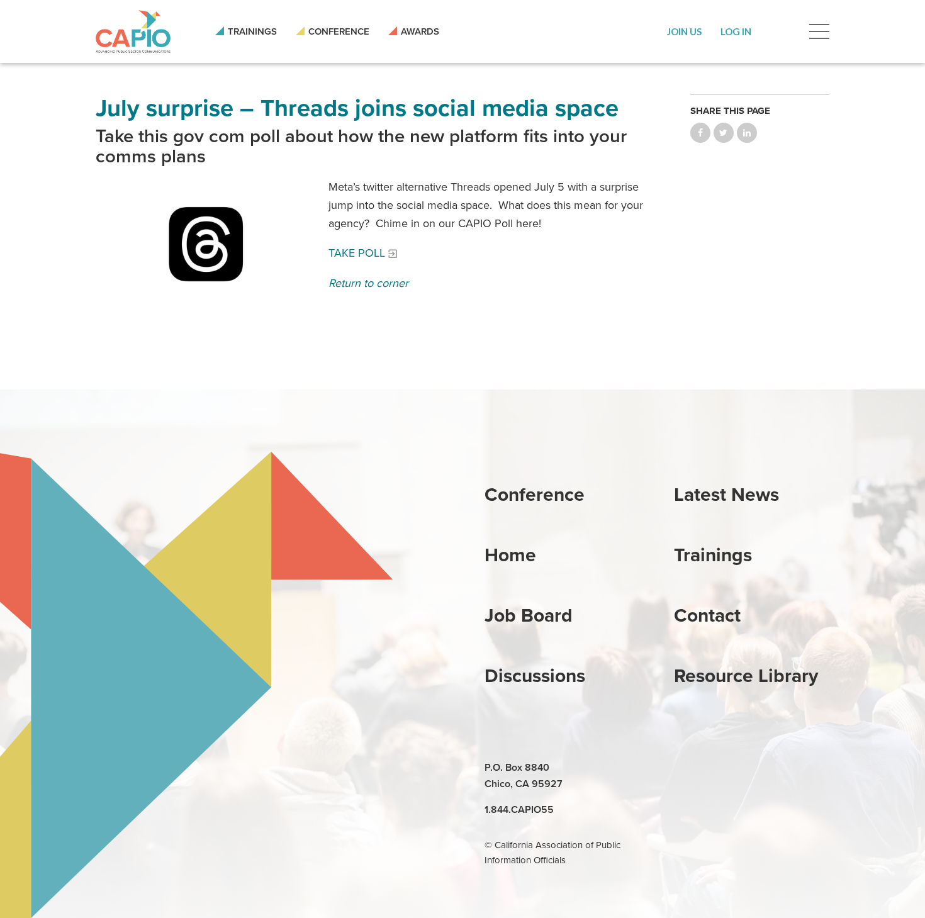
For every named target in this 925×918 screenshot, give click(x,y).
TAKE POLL (356, 253)
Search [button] (780, 31)
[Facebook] (714, 768)
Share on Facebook (700, 133)
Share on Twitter (724, 133)
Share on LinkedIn (747, 133)
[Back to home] (133, 31)
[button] (684, 31)
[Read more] (206, 244)
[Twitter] (743, 768)
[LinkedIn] (685, 768)
